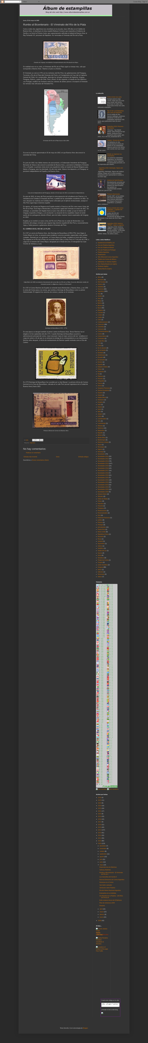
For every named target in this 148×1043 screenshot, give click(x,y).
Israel (99, 409)
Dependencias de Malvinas (108, 867)
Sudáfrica (101, 548)
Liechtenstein (102, 419)
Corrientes (101, 338)
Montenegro (101, 440)
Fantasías (101, 371)
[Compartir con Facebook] (40, 440)
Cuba (99, 345)
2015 (100, 827)
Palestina (101, 503)
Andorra (100, 284)
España (100, 364)
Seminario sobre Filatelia (107, 888)
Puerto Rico (101, 529)
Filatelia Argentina (103, 252)
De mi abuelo (102, 348)
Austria (100, 296)
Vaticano (100, 572)
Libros (100, 416)
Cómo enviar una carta (114, 97)
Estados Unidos (103, 367)
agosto (102, 856)
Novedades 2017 (103, 470)
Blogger (85, 1028)
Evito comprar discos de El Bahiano (110, 900)
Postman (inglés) (103, 266)
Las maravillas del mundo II (108, 877)
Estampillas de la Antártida (107, 893)
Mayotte (100, 433)
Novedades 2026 (103, 492)
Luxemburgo (102, 423)
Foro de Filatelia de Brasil (106, 247)
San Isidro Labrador (105, 885)
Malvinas (100, 428)
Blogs (99, 301)
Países (100, 501)
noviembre (103, 848)
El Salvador (101, 360)
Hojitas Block (102, 397)
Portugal (100, 525)
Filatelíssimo (102, 254)
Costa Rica (101, 341)
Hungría (100, 402)
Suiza (99, 555)
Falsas (100, 369)
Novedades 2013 (103, 461)
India (99, 404)
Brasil (99, 308)
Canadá (100, 312)
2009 (100, 843)
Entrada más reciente (30, 457)
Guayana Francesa (104, 388)
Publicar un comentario (33, 453)
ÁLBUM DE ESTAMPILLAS (106, 243)
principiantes (102, 527)
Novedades (101, 454)
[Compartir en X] (38, 440)
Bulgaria (100, 310)
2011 (100, 838)
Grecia (100, 385)
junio (101, 862)
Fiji (99, 374)
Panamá (100, 506)
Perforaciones (102, 510)
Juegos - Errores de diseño (115, 140)
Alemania (101, 279)
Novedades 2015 (103, 466)
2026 (100, 797)
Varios (100, 569)
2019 (100, 816)
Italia (99, 411)
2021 (100, 811)
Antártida (100, 287)
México (100, 435)
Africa (99, 277)
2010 (100, 841)
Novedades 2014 (103, 463)
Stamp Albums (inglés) (105, 269)
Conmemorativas (103, 331)
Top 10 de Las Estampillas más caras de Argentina (115, 111)
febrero (102, 914)
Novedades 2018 (103, 473)
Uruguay (100, 567)
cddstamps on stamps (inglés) (107, 262)
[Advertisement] (50, 465)
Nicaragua (101, 447)
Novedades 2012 (103, 459)
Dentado (100, 353)
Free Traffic (99, 951)
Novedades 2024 (103, 487)
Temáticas (101, 558)
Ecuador (100, 357)
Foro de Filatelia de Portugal (107, 250)
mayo (101, 865)
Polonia (100, 522)
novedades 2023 (103, 485)
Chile (99, 319)
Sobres (100, 546)
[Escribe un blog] (35, 440)
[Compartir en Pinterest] (42, 440)
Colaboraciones (103, 322)
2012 (100, 835)
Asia (99, 294)
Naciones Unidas (103, 442)
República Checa (103, 534)
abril (101, 909)
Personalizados (103, 513)
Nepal (100, 444)
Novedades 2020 (103, 477)
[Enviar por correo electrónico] (33, 440)
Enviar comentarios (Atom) (40, 460)
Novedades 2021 (103, 480)
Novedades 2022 (103, 482)
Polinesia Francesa (104, 517)
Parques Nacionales (113, 194)
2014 (100, 830)
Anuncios (101, 289)
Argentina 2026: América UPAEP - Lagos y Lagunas (115, 224)
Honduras (101, 400)
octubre (102, 851)
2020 (100, 814)
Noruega (100, 451)
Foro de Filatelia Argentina (106, 245)
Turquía (100, 562)
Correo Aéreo (102, 336)
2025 (100, 800)
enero (102, 917)
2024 (100, 803)
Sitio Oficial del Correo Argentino (108, 257)
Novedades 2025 (103, 489)
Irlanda (100, 407)
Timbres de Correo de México (107, 259)
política (100, 520)
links (99, 421)
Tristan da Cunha (103, 560)
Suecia (100, 553)
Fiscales (100, 378)
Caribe (100, 317)
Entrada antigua (83, 457)
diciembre (103, 846)
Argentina (32, 442)
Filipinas (100, 376)
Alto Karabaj (101, 282)
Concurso (101, 329)
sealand (100, 541)
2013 (100, 833)
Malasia (100, 426)
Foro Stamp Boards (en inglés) (107, 264)
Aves (99, 298)
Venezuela (101, 574)
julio (101, 859)
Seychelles (101, 543)
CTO (99, 343)
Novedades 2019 (103, 475)
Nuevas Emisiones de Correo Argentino (111, 879)
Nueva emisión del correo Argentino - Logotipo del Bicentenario (115, 209)
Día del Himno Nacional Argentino (110, 890)
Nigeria (100, 449)
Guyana (100, 393)
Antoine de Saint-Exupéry (115, 180)
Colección (101, 324)
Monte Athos (101, 437)
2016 (100, 824)
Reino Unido (102, 532)
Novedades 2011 (103, 456)
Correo (100, 334)
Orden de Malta (102, 499)
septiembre (103, 854)
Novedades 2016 (103, 468)
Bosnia (100, 305)
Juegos (100, 414)
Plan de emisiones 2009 (107, 903)
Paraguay (101, 508)
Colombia (101, 327)
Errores (100, 362)
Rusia (99, 539)
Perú (99, 515)
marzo (102, 912)
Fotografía (101, 381)
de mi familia (102, 350)
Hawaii (100, 395)
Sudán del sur (102, 550)
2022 (100, 808)
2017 (100, 822)
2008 (100, 920)
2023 (100, 805)
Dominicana (101, 355)
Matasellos (101, 430)
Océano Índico (102, 494)
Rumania (100, 536)
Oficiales (100, 496)
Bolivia (100, 303)
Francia (100, 383)
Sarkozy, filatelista (105, 870)
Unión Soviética (103, 565)
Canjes (100, 315)
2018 (100, 819)
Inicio (57, 457)
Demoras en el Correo (106, 882)
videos (100, 576)
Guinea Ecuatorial (103, 390)
